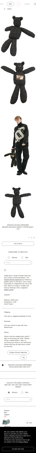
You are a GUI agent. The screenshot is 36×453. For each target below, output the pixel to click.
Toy (23, 357)
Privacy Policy (23, 442)
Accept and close (18, 449)
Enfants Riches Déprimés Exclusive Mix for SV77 (20, 366)
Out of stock (18, 244)
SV (18, 4)
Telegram (7, 426)
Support (27, 4)
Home (9, 9)
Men (10, 4)
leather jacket (8, 290)
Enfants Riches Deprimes (13, 280)
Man (26, 257)
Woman (14, 257)
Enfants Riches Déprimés (18, 225)
